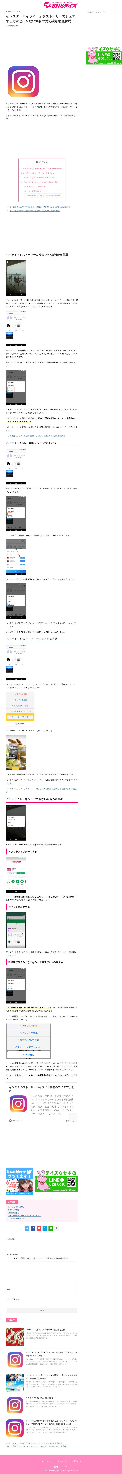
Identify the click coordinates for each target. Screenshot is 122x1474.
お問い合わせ (77, 1461)
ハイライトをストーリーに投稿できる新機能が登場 (41, 168)
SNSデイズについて (47, 1461)
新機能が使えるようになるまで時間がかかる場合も (43, 196)
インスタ (11, 1239)
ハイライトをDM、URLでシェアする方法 (37, 173)
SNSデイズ (61, 1467)
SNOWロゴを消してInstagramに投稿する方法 (45, 1329)
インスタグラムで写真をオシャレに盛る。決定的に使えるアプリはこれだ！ (40, 207)
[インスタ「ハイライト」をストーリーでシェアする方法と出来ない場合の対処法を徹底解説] (45, 1228)
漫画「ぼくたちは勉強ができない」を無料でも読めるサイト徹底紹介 (40, 1446)
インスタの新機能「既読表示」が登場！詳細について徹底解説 (35, 211)
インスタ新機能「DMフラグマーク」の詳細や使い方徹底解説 (37, 1443)
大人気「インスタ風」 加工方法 (39, 1398)
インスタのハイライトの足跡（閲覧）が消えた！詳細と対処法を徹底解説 (35, 436)
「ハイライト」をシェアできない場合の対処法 (39, 182)
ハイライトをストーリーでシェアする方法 (38, 178)
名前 (9, 1289)
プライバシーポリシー (63, 1461)
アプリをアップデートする (34, 187)
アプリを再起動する (32, 191)
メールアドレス (13, 1299)
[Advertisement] (42, 46)
